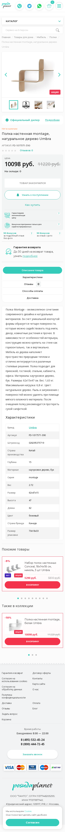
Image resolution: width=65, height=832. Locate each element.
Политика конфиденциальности (14, 696)
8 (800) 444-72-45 (32, 744)
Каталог (12, 21)
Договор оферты (41, 673)
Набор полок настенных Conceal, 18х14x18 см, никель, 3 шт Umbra (40, 566)
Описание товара (32, 270)
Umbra (33, 427)
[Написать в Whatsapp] (39, 6)
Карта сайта (38, 684)
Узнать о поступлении (35, 195)
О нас (35, 689)
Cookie (27, 811)
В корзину (32, 585)
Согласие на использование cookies (14, 680)
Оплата (36, 703)
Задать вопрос (10, 714)
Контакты (37, 678)
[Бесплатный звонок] (19, 6)
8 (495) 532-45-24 (32, 740)
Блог (35, 708)
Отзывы (31, 284)
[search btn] (57, 30)
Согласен (32, 822)
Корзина (6, 719)
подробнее (30, 256)
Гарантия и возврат (12, 673)
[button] (18, 598)
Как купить (32, 205)
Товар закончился (33, 183)
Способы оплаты (32, 291)
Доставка (32, 298)
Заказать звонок (32, 754)
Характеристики (33, 277)
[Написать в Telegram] (29, 6)
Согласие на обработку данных (12, 688)
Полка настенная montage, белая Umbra (42, 621)
